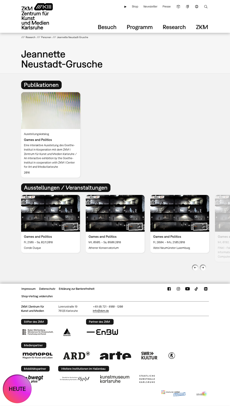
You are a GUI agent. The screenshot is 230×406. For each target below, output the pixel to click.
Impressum (28, 288)
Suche (206, 6)
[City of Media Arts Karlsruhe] (202, 394)
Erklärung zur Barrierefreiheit (77, 288)
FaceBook (169, 289)
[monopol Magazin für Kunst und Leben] (37, 355)
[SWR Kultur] (149, 355)
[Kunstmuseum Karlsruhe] (114, 379)
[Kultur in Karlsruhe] (171, 355)
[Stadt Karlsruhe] (67, 332)
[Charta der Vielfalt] (173, 394)
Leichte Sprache (178, 6)
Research (174, 27)
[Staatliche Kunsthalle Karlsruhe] (147, 379)
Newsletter (150, 6)
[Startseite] (41, 16)
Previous (195, 267)
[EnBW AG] (102, 332)
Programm (140, 27)
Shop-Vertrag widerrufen (37, 296)
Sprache (197, 6)
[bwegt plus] (32, 379)
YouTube (187, 289)
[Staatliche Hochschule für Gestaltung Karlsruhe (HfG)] (74, 379)
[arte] (115, 355)
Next (203, 267)
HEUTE (17, 388)
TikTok (197, 289)
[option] (52, 135)
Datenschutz (47, 288)
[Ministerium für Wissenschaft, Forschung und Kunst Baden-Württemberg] (37, 332)
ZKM (202, 27)
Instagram (178, 289)
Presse (167, 6)
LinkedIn (206, 289)
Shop (135, 6)
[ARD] (76, 355)
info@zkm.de (101, 310)
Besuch (107, 27)
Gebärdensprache (187, 6)
